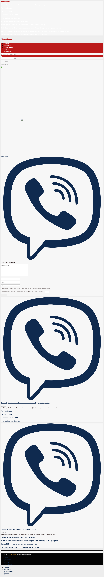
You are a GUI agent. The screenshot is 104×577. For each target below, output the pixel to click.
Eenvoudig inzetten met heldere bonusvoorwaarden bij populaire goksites (25, 5)
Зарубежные (7, 45)
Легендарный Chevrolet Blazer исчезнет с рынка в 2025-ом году (23, 24)
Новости (6, 49)
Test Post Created (6, 8)
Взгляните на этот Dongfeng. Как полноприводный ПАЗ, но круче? (24, 34)
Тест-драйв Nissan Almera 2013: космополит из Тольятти (20, 547)
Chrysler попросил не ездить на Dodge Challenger (18, 537)
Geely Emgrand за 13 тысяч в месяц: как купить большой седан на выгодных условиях (31, 28)
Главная (6, 43)
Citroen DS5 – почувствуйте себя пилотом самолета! (19, 544)
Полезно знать (8, 51)
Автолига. (13, 554)
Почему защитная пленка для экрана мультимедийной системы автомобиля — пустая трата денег (35, 31)
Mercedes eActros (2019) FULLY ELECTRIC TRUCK (19, 529)
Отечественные (8, 47)
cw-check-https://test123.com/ (10, 18)
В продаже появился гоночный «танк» (14, 21)
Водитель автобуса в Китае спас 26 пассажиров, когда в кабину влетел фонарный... (30, 541)
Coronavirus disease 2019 (9, 15)
